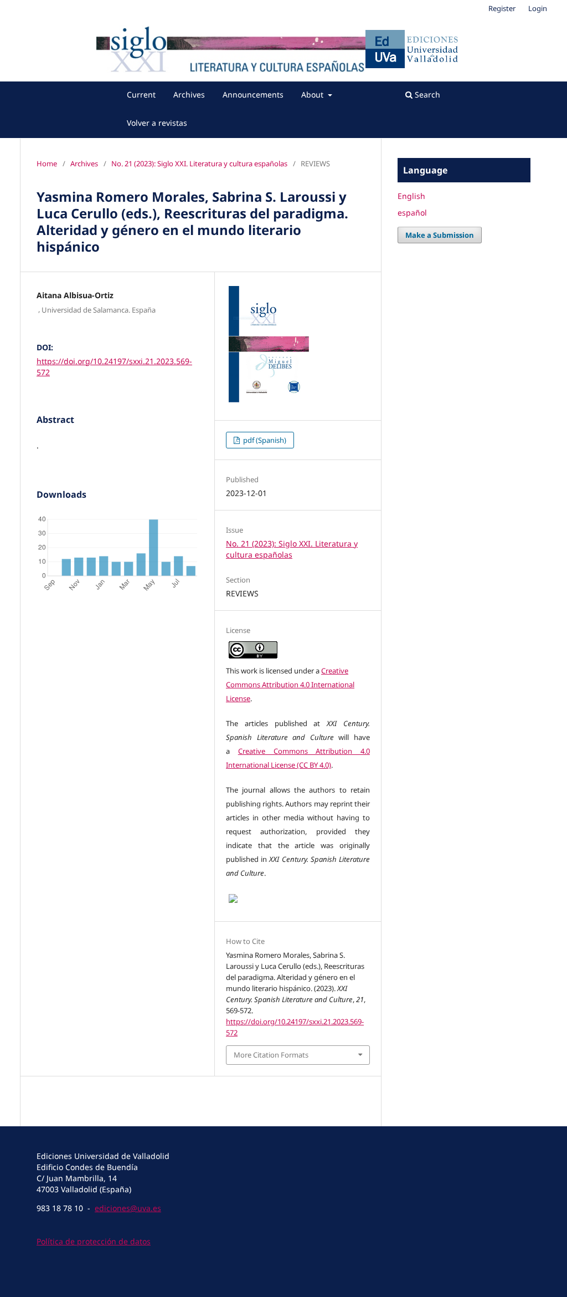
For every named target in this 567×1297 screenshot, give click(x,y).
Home (47, 163)
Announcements (253, 94)
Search (426, 94)
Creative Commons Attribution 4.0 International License (290, 684)
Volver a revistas (157, 123)
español (412, 212)
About (313, 94)
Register (502, 8)
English (411, 196)
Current (141, 94)
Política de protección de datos (94, 1241)
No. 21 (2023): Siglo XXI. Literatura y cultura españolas (199, 163)
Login (537, 8)
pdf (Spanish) (263, 440)
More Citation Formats (271, 1055)
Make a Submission (439, 235)
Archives (189, 94)
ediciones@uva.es (128, 1208)
